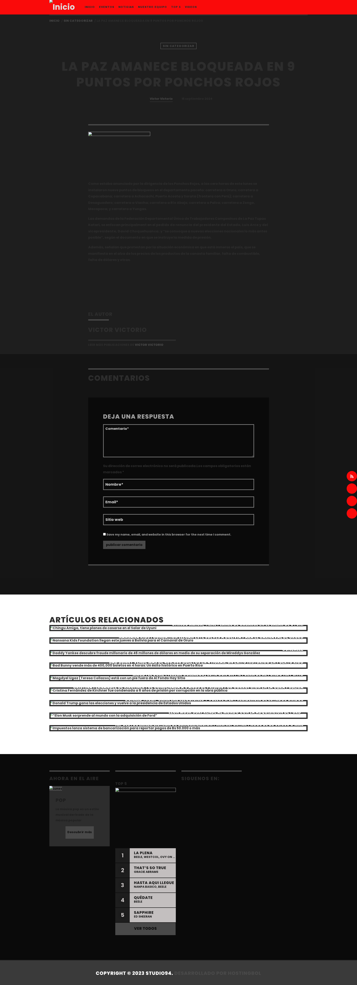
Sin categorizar (78, 21)
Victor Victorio (161, 99)
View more (178, 628)
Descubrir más (79, 832)
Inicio (54, 21)
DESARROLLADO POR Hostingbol (217, 973)
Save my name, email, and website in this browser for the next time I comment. (168, 534)
